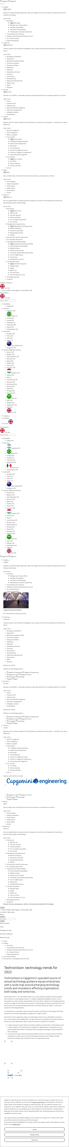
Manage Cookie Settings (38, 1102)
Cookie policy (11, 1060)
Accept (34, 1129)
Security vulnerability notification (16, 1054)
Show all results (5, 937)
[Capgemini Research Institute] (36, 600)
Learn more (6, 18)
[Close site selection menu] (9, 427)
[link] (8, 1)
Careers (8, 119)
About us (9, 197)
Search (2, 907)
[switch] (0, 290)
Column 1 (10, 1081)
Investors (10, 1045)
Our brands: (7, 1067)
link (5, 9)
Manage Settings (34, 1134)
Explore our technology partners (13, 669)
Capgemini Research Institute (12, 610)
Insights (8, 9)
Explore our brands (9, 665)
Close (3, 916)
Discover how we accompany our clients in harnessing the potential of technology (28, 904)
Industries (9, 45)
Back (12, 23)
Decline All (34, 1140)
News (8, 172)
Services (8, 92)
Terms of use (11, 1047)
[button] (8, 423)
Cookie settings (11, 1058)
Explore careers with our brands (13, 776)
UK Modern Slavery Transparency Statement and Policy (21, 1056)
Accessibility (11, 1049)
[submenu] (9, 560)
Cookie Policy (16, 1124)
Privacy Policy (11, 1051)
